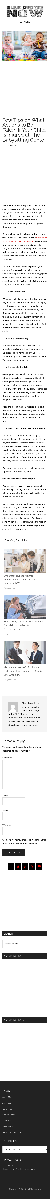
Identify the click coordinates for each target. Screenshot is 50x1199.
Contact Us (7, 1109)
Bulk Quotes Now (25, 12)
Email (5, 810)
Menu (27, 21)
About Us (6, 1097)
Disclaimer (6, 1121)
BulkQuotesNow (33, 1189)
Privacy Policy (8, 1127)
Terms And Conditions (11, 1133)
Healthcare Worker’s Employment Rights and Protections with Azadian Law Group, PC (23, 671)
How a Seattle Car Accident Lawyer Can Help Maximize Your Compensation (23, 625)
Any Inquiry (7, 1103)
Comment (8, 758)
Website (6, 825)
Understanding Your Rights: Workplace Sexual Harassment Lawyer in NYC (21, 580)
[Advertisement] (25, 90)
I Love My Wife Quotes (12, 1166)
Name (6, 796)
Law (15, 146)
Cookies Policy (8, 1115)
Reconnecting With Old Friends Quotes (19, 1169)
